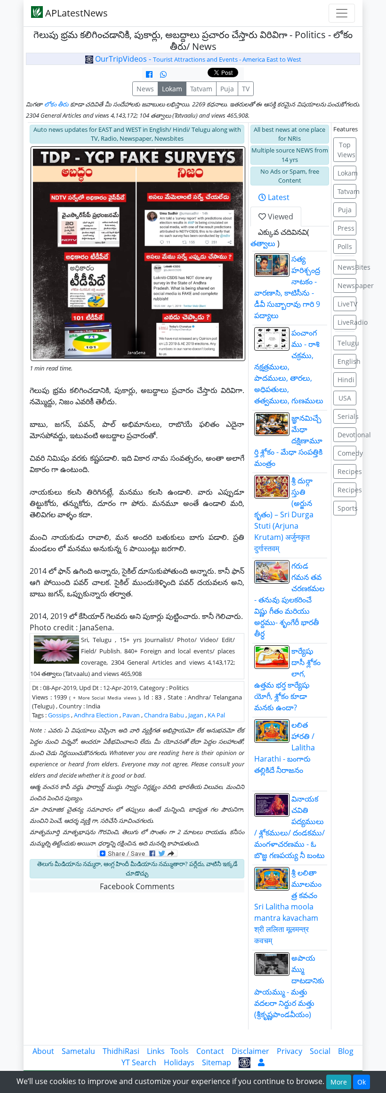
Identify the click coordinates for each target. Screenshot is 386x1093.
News (145, 88)
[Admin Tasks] (261, 1062)
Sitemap (216, 1062)
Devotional (347, 434)
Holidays (179, 1062)
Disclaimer (250, 1051)
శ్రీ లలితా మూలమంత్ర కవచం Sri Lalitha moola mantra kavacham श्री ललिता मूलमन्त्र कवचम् (288, 907)
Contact (210, 1051)
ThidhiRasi (121, 1051)
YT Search (138, 1062)
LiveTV (347, 303)
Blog (346, 1051)
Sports (347, 508)
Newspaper (347, 285)
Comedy (347, 453)
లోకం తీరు (56, 104)
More (338, 1081)
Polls (345, 246)
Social (320, 1051)
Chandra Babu (164, 715)
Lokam (172, 88)
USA (344, 398)
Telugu (347, 342)
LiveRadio (347, 322)
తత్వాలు (262, 243)
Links (156, 1051)
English (347, 361)
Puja (227, 88)
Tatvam (201, 88)
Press (346, 228)
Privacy (289, 1051)
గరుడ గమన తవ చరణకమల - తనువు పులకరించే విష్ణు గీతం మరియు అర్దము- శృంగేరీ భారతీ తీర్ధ (289, 600)
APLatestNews (75, 13)
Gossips (59, 715)
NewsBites (347, 267)
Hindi (346, 379)
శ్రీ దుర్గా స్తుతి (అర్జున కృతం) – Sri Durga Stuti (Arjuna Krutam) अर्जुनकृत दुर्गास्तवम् (284, 514)
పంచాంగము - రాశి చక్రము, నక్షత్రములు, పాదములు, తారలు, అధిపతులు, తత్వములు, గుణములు (288, 367)
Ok (361, 1081)
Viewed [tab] (279, 216)
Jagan (195, 715)
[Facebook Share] (149, 74)
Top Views (346, 149)
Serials (347, 416)
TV (245, 88)
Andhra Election (96, 715)
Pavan (131, 715)
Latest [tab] (278, 197)
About (43, 1051)
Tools (179, 1051)
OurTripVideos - (197, 59)
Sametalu (78, 1051)
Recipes (347, 471)
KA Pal (216, 715)
